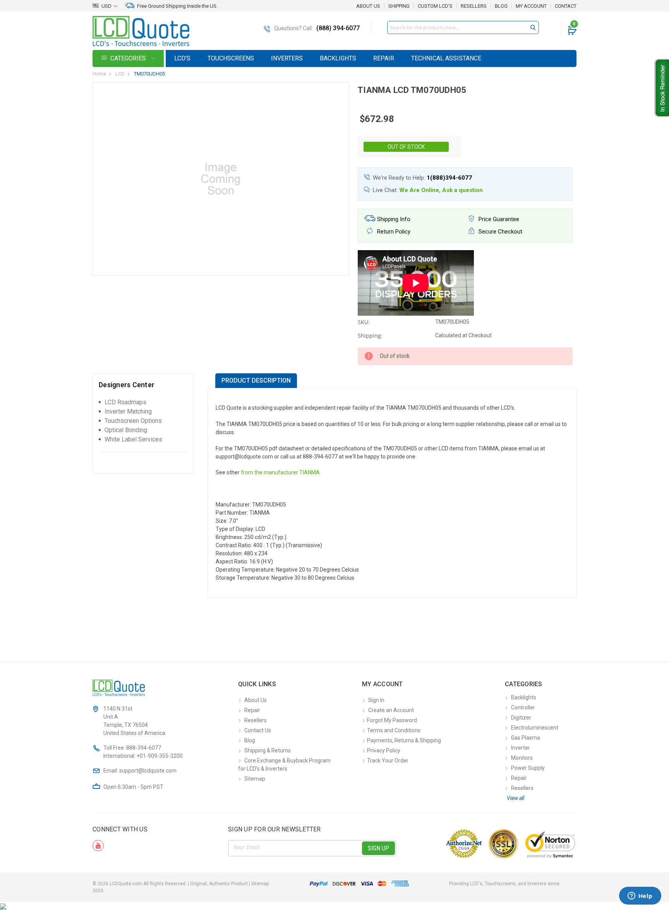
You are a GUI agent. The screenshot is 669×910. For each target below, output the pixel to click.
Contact (565, 6)
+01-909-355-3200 (160, 756)
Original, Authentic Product (219, 883)
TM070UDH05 (149, 74)
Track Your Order (387, 760)
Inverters (287, 58)
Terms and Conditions (393, 730)
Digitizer (521, 717)
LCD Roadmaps (125, 402)
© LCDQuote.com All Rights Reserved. (181, 883)
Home (99, 74)
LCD (120, 74)
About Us (368, 6)
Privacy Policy (383, 750)
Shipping (399, 6)
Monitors (522, 758)
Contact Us (257, 730)
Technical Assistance (446, 58)
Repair (383, 58)
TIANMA (309, 472)
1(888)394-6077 (449, 177)
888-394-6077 (143, 748)
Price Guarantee (498, 219)
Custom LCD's (435, 6)
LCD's (182, 58)
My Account (531, 6)
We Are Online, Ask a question (441, 190)
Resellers (474, 6)
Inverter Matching (128, 411)
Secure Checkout (499, 231)
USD (106, 6)
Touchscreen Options (133, 420)
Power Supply (528, 768)
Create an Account (391, 710)
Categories (129, 58)
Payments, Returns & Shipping (404, 740)
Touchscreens (231, 58)
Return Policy (393, 231)
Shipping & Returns (267, 750)
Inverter (520, 748)
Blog (501, 6)
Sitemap (254, 779)
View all (515, 798)
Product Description (256, 380)
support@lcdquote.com (148, 770)
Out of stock (406, 147)
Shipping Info (393, 219)
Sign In (376, 700)
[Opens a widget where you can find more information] (640, 896)
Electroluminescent (534, 728)
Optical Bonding (126, 430)
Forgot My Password (392, 720)
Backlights (338, 58)
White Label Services (133, 439)
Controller (523, 707)
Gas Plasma (525, 738)
